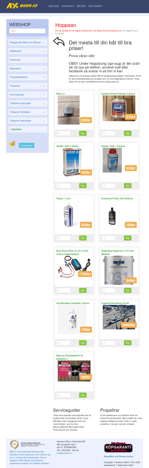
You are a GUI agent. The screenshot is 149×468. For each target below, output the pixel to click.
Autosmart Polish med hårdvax (117, 198)
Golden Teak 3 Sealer (67, 146)
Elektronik (27, 59)
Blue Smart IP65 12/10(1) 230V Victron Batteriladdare (72, 252)
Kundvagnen (26, 145)
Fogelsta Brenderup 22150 (115, 303)
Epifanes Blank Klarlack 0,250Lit (118, 93)
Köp (83, 133)
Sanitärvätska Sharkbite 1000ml (72, 303)
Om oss (53, 6)
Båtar (81, 6)
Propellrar (27, 85)
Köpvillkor (16, 129)
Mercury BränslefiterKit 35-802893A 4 (70, 357)
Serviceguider (27, 94)
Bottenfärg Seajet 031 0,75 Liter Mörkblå (117, 252)
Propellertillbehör (27, 77)
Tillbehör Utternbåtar (27, 120)
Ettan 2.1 (60, 93)
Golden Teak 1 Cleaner (113, 146)
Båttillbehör (27, 51)
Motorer (95, 6)
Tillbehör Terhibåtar (27, 112)
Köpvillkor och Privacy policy (118, 456)
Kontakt (68, 6)
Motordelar (27, 68)
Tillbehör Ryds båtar (27, 103)
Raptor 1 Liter (63, 198)
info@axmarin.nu (64, 453)
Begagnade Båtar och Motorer (27, 42)
